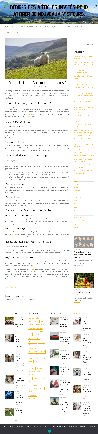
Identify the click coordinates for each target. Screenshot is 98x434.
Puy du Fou (31, 368)
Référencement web (79, 314)
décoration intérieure (34, 338)
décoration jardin (33, 341)
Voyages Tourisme (72, 26)
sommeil (35, 378)
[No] (96, 429)
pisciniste (42, 365)
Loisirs (17, 32)
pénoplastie (39, 368)
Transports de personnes (80, 220)
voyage (41, 388)
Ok (49, 431)
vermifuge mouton (33, 114)
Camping (31, 325)
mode (43, 358)
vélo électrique (32, 395)
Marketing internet (51, 26)
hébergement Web (33, 355)
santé (62, 26)
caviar (30, 331)
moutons (13, 287)
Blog (5, 26)
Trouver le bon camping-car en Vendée (84, 156)
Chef (30, 335)
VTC (37, 391)
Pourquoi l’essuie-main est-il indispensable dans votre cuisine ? (83, 255)
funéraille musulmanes (34, 348)
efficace (32, 269)
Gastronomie (8, 32)
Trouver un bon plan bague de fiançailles (64, 371)
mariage (31, 358)
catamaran (39, 328)
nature (30, 361)
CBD (35, 331)
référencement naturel (34, 371)
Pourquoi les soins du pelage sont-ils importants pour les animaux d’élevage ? (83, 64)
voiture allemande (33, 385)
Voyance (76, 227)
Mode (82, 26)
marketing (37, 358)
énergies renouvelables (34, 398)
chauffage (41, 331)
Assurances (77, 184)
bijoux (42, 321)
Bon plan (39, 26)
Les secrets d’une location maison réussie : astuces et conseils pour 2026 (65, 386)
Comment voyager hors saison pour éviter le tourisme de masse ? (20, 363)
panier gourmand (33, 365)
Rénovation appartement (34, 375)
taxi (29, 381)
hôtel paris (42, 355)
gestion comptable (33, 351)
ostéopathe (37, 361)
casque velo (32, 328)
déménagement (32, 345)
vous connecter (16, 299)
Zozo (44, 87)
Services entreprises (26, 26)
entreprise (41, 345)
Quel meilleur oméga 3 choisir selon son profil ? (19, 380)
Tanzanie (42, 378)
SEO (30, 378)
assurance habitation (33, 321)
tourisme (35, 381)
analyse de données (34, 318)
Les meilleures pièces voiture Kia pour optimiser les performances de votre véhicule (65, 339)
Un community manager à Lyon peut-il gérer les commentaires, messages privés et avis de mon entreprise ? (83, 132)
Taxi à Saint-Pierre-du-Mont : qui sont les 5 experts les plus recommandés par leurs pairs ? (83, 95)
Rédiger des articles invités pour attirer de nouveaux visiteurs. (49, 10)
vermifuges (15, 234)
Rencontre (76, 210)
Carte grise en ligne (39, 325)
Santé (44, 375)
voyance (31, 391)
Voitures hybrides (33, 388)
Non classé (77, 204)
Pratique (13, 26)
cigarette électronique (38, 335)
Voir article (77, 269)
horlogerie (42, 351)
